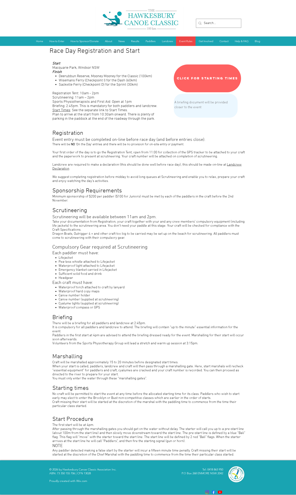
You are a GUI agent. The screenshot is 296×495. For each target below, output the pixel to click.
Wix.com (81, 481)
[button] (135, 41)
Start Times (61, 110)
